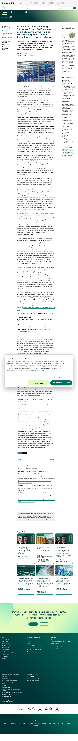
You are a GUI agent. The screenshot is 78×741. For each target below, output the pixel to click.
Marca (5, 723)
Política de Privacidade (37, 370)
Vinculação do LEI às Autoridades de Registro (11, 689)
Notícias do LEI (69, 156)
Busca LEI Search (6, 678)
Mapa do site (37, 725)
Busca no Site (63, 3)
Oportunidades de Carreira (35, 3)
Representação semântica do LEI (10, 698)
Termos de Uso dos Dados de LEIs (27, 723)
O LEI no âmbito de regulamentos (60, 649)
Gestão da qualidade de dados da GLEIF (12, 692)
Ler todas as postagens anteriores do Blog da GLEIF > (68, 27)
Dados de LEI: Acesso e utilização (10, 674)
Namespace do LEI (6, 696)
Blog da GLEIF (43, 3)
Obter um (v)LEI (21, 2)
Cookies (68, 723)
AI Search (58, 3)
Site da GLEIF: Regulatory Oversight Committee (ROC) (32, 471)
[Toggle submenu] (12, 27)
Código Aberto (5, 651)
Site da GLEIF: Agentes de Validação (27, 468)
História (4, 658)
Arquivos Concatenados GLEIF (9, 680)
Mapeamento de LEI (7, 687)
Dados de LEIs (45, 8)
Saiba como (44, 624)
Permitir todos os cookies (61, 383)
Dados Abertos (5, 649)
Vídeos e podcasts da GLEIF (7, 38)
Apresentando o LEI (56, 645)
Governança (5, 656)
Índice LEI (29, 643)
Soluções (37, 8)
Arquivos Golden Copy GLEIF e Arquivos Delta (12, 682)
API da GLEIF (5, 685)
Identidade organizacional (27, 8)
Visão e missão (5, 641)
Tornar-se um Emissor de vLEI (34, 649)
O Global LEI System (7, 645)
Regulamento (65, 153)
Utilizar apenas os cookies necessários (38, 383)
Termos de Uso (13, 723)
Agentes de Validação (56, 647)
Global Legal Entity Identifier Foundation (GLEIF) (67, 151)
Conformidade (65, 149)
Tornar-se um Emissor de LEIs (34, 647)
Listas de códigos (6, 694)
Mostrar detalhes (57, 377)
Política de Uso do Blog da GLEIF (8, 34)
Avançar (52, 459)
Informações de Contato (51, 3)
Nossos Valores (5, 643)
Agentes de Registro (32, 651)
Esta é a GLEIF (5, 640)
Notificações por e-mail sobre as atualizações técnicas (10, 700)
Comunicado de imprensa (6, 42)
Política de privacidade (58, 723)
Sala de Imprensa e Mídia (33, 672)
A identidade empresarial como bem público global (60, 642)
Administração (5, 654)
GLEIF (16, 8)
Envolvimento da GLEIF (7, 653)
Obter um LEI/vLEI (31, 645)
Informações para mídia (5, 45)
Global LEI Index (6, 676)
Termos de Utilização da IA (44, 723)
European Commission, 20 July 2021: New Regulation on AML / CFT (35, 485)
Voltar (20, 459)
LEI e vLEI (29, 641)
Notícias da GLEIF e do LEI (6, 27)
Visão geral (29, 640)
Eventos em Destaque (5, 49)
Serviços (33, 624)
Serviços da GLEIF (6, 647)
